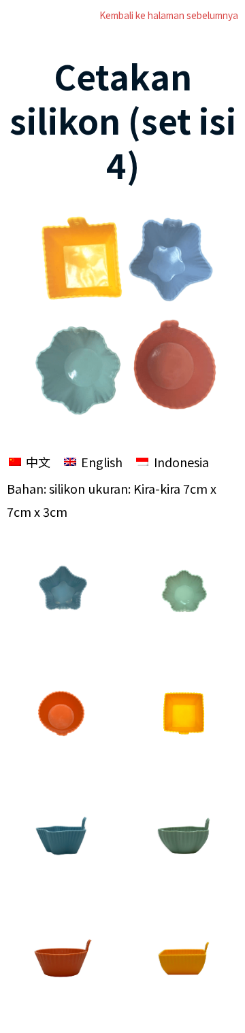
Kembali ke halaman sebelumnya (168, 15)
